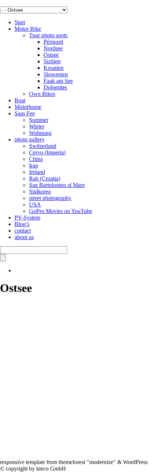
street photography (50, 198)
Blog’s (22, 224)
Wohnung (40, 133)
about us (24, 237)
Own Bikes (42, 94)
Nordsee (53, 48)
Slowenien (56, 74)
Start (20, 22)
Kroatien (53, 68)
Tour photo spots (48, 35)
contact (23, 231)
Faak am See (58, 81)
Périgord (53, 42)
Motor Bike (28, 29)
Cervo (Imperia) (47, 152)
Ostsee (51, 55)
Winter (36, 126)
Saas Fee (25, 113)
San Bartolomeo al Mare (57, 185)
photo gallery (30, 139)
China (36, 159)
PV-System (27, 217)
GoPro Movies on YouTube (60, 211)
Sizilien (52, 61)
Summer (38, 120)
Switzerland (42, 146)
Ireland (37, 172)
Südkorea (40, 191)
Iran (33, 165)
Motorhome (28, 107)
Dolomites (55, 87)
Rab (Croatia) (44, 178)
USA (35, 204)
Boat (20, 100)
